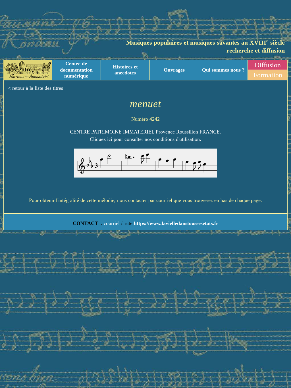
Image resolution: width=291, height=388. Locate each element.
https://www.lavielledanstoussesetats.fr (175, 223)
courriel (112, 223)
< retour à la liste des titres (35, 88)
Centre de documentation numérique (76, 70)
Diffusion (268, 65)
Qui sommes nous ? (223, 70)
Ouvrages (174, 70)
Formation (267, 75)
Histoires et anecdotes (125, 70)
